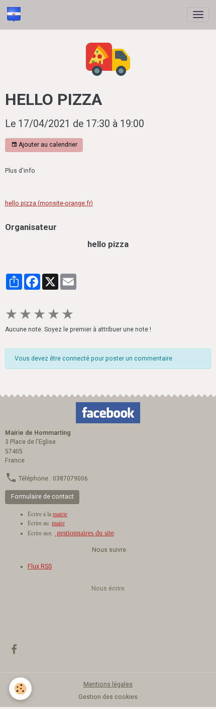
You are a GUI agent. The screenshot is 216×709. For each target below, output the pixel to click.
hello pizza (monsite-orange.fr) (49, 203)
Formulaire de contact (42, 496)
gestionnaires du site (84, 533)
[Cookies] (20, 688)
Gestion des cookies (108, 696)
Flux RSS (40, 566)
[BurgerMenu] (198, 14)
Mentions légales (108, 684)
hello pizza (108, 244)
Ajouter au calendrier (47, 144)
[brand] (15, 14)
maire (58, 523)
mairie (60, 514)
